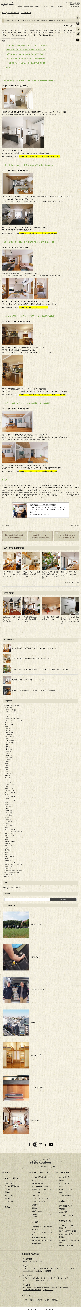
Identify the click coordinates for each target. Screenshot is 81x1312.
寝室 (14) (7, 767)
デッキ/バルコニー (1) (11, 790)
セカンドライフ (28, 1271)
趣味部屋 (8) (8, 850)
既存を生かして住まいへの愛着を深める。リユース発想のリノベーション (31, 574)
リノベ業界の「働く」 (66, 1215)
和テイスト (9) (8, 846)
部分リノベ (35, 1196)
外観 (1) (7, 786)
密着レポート (34, 1120)
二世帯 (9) (7, 844)
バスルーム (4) (8, 782)
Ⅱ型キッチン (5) (10, 716)
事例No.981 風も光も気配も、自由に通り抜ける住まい (38, 233)
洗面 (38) (7, 763)
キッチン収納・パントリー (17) (14, 720)
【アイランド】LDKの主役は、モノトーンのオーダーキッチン (26, 45)
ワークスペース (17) (10, 784)
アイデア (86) (8, 757)
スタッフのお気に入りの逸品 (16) (12, 872)
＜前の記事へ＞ (7, 525)
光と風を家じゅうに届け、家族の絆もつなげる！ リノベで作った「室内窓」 (11, 619)
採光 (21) (8, 761)
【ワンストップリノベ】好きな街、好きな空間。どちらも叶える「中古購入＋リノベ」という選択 (40, 669)
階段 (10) (7, 772)
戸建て (25, 1261)
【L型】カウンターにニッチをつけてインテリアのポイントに (26, 54)
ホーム (4, 13)
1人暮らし (39, 1271)
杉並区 (25, 1300)
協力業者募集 (63, 1212)
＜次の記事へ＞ (74, 525)
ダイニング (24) (9, 724)
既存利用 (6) (9, 759)
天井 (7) (7, 802)
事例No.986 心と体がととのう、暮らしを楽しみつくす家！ (39, 156)
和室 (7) (7, 858)
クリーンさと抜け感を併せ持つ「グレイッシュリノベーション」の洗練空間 (33, 690)
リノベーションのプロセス (40, 1199)
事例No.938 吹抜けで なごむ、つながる (33, 307)
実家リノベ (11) (9, 827)
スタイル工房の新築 (38, 1202)
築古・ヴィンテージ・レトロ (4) (13, 864)
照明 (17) (8, 738)
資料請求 (62, 1237)
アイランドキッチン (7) (12, 714)
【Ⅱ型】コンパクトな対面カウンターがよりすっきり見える (25, 63)
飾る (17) (8, 753)
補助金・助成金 (37, 1211)
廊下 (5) (7, 804)
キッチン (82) (8, 708)
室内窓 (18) (9, 749)
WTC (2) (8, 730)
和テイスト (26, 1280)
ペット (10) (8, 848)
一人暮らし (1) (8, 837)
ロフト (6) (7, 776)
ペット (64, 1268)
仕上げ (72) (8, 807)
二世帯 (35, 1268)
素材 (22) (7, 817)
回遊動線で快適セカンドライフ (42, 1238)
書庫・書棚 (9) (9, 732)
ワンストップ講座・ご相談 (67, 1231)
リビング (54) (8, 722)
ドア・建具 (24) (10, 741)
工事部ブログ (34, 957)
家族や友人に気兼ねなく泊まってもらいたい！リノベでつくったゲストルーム (70, 574)
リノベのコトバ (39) (9, 874)
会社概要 (8, 1189)
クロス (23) (9, 811)
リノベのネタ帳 (26, 13)
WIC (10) (8, 728)
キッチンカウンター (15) (12, 718)
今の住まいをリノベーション (41, 1189)
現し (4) (8, 809)
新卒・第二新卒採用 (65, 1206)
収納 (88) (7, 726)
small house (44, 1268)
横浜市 (32, 1300)
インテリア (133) (9, 736)
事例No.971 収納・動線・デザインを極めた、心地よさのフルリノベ (42, 395)
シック (60, 1278)
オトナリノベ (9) (9, 833)
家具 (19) (8, 745)
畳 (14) (7, 798)
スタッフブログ (35, 924)
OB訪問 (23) (8, 860)
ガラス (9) (8, 819)
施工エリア (35, 1180)
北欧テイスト (45, 1280)
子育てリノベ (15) (9, 835)
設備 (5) (7, 852)
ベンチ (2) (7, 780)
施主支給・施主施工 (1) (11, 842)
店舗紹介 (8, 1192)
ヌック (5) (7, 778)
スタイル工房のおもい (12, 1186)
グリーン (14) (9, 743)
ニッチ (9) (8, 751)
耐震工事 (35, 1205)
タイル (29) (9, 813)
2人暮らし (72, 1268)
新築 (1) (7, 839)
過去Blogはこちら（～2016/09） (12, 888)
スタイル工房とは (18, 6)
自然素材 (48, 1271)
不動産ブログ (34, 1022)
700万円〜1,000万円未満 (60, 1287)
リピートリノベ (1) (10, 862)
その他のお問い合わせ (66, 1246)
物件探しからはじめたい (40, 1183)
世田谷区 (40, 1300)
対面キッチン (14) (10, 712)
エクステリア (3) (9, 788)
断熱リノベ (35, 1208)
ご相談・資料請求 (60, 6)
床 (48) (6, 794)
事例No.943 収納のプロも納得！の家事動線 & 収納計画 (38, 471)
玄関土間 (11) (9, 734)
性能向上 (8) (8, 868)
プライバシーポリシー (33, 1309)
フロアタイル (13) (10, 800)
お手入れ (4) (8, 854)
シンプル (36, 1280)
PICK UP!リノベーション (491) (11, 706)
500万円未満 (27, 1287)
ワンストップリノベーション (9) (13, 831)
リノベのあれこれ (44, 6)
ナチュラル (26, 1278)
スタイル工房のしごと (28, 6)
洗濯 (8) (8, 765)
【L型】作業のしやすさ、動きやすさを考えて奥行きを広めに (26, 50)
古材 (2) (8, 823)
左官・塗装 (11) (10, 815)
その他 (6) (6, 877)
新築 (41, 1261)
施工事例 (37, 6)
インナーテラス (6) (10, 792)
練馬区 (47, 1300)
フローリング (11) (10, 796)
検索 (64, 899)
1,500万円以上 (48, 1290)
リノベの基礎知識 (36, 1088)
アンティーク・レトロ (48, 1278)
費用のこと (9, 1207)
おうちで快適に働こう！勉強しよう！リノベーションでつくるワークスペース (11, 574)
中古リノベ (26, 1268)
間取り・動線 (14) (9, 856)
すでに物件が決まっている (40, 1186)
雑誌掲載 (8, 1198)
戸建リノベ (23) (9, 825)
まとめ (8, 67)
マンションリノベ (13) (10, 829)
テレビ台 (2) (9, 755)
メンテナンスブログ (36, 990)
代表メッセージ (10, 1183)
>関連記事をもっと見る (71, 582)
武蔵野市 (55, 1300)
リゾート (68, 1278)
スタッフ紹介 (9, 1195)
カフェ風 (36, 1278)
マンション (33, 1261)
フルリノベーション (38, 1192)
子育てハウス (55, 1268)
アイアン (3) (9, 821)
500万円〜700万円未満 (41, 1287)
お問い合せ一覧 (65, 1220)
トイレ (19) (8, 773)
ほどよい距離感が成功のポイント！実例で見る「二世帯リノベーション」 (31, 619)
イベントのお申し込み (66, 1234)
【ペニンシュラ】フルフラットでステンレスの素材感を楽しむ (26, 58)
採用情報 (52, 6)
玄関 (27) (7, 769)
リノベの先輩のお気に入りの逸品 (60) (14, 870)
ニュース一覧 (9, 1201)
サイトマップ (48, 1309)
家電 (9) (8, 747)
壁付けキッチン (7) (11, 710)
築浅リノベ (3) (8, 866)
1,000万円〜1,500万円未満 (32, 1290)
